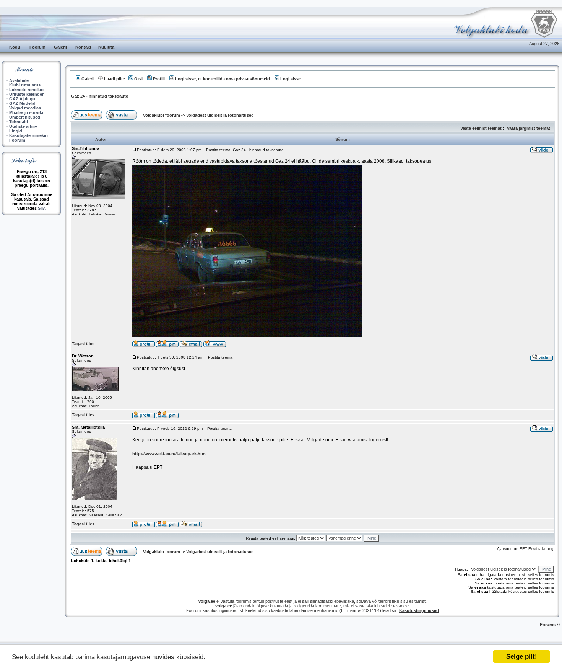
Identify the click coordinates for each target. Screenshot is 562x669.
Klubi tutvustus (25, 85)
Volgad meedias (25, 108)
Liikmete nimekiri (26, 89)
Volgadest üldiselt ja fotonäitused (220, 115)
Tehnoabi (18, 121)
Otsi (138, 79)
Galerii (60, 47)
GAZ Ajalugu (22, 98)
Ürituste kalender (26, 94)
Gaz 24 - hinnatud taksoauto (99, 96)
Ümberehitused (24, 117)
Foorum (37, 47)
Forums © (550, 624)
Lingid (15, 131)
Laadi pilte (114, 79)
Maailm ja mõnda (26, 112)
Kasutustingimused (419, 610)
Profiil (159, 79)
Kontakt (83, 47)
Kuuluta (106, 47)
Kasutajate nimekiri (28, 135)
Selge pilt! (521, 656)
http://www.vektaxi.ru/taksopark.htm (169, 453)
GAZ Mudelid (22, 103)
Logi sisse (290, 79)
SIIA (42, 208)
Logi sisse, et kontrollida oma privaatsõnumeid (222, 79)
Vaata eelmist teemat (481, 128)
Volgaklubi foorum (162, 115)
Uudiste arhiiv (23, 126)
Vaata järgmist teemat (528, 128)
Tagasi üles (83, 343)
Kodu (14, 47)
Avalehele (19, 80)
